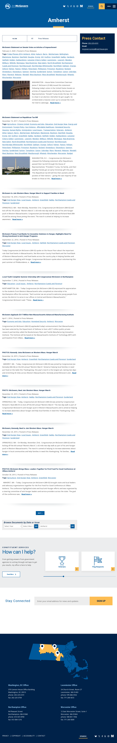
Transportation (49, 130)
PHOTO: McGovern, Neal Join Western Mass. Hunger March (26, 390)
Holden (12, 60)
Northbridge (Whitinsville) (42, 66)
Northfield (57, 66)
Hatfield (5, 60)
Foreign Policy (18, 127)
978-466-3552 (72, 695)
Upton (65, 72)
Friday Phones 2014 (14, 54)
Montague (21, 63)
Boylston (15, 57)
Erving (37, 57)
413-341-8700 (19, 717)
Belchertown (54, 54)
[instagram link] (77, 6)
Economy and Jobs (37, 124)
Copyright (16, 736)
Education (49, 124)
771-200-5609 (69, 719)
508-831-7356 (72, 717)
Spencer (25, 72)
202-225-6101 (93, 43)
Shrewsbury (7, 72)
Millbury (5, 63)
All (32, 38)
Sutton (49, 72)
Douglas (31, 57)
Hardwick (70, 57)
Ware (4, 74)
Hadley (63, 57)
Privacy (5, 736)
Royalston (60, 69)
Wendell (26, 74)
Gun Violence (30, 127)
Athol (33, 54)
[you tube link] (74, 6)
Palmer (11, 69)
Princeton (51, 69)
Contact (41, 736)
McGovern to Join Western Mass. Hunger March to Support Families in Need (33, 193)
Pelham (24, 69)
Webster (18, 74)
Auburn (39, 54)
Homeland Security (62, 127)
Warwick (10, 74)
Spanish (90, 6)
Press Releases (43, 38)
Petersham (32, 69)
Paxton (18, 69)
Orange (73, 66)
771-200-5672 (69, 698)
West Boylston (35, 74)
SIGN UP (101, 601)
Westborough (61, 74)
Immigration (27, 130)
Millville (13, 63)
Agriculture (11, 124)
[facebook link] (102, 736)
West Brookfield (48, 74)
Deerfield (23, 57)
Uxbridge (72, 72)
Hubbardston (21, 60)
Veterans (60, 130)
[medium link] (81, 6)
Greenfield (56, 57)
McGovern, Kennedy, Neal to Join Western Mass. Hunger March (28, 428)
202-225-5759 (16, 698)
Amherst (26, 54)
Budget (70, 153)
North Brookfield (54, 63)
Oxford (5, 69)
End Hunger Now (60, 124)
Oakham (65, 66)
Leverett (61, 60)
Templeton (57, 72)
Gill (42, 57)
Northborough (25, 66)
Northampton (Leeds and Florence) (40, 142)
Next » (40, 513)
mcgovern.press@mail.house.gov (95, 49)
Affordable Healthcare (45, 127)
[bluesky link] (64, 6)
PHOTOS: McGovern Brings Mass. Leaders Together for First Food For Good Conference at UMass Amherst (38, 470)
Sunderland (41, 72)
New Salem (42, 63)
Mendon (68, 60)
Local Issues (37, 130)
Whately (70, 74)
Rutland (68, 69)
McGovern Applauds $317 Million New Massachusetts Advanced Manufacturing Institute (38, 315)
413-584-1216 (16, 719)
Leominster (52, 60)
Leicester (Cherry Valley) (36, 60)
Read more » (55, 103)
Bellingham (64, 54)
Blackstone (6, 57)
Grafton (47, 57)
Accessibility (29, 736)
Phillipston (42, 69)
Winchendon (7, 77)
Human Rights (15, 130)
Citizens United (23, 124)
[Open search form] (102, 6)
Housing (5, 130)
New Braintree (31, 63)
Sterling (33, 72)
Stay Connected (17, 601)
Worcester (17, 77)
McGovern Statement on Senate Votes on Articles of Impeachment (29, 47)
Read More (10, 574)
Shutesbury (17, 72)
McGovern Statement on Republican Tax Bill (20, 117)
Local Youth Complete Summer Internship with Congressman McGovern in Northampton (37, 277)
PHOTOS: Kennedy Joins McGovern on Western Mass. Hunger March (30, 352)
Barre (45, 54)
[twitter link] (68, 6)
